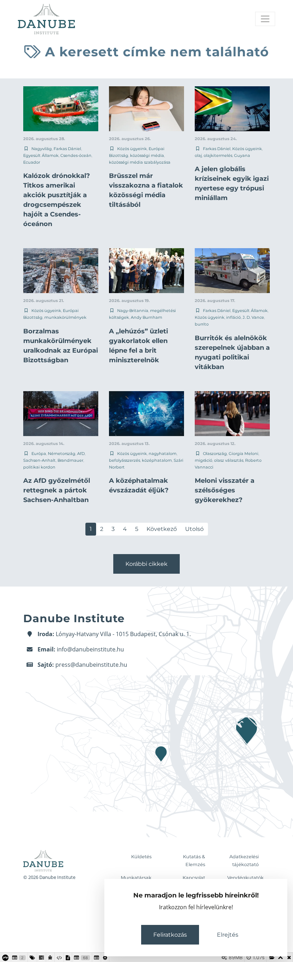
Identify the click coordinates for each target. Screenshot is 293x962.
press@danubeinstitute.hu (91, 665)
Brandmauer (70, 460)
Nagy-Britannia (132, 310)
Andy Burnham (146, 317)
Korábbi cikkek (146, 564)
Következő (161, 529)
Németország (61, 453)
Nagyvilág (41, 148)
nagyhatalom (163, 453)
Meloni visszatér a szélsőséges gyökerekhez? (224, 490)
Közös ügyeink (132, 148)
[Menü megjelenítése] (265, 19)
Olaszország (215, 453)
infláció (233, 317)
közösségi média (147, 155)
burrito (202, 324)
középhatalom (157, 460)
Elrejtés (227, 934)
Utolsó (194, 529)
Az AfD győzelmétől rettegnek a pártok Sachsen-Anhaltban (56, 490)
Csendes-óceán (75, 155)
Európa (38, 453)
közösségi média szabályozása (139, 162)
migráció (203, 460)
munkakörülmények (65, 317)
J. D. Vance (253, 317)
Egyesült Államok (41, 155)
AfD (81, 453)
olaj (198, 155)
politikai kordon (39, 467)
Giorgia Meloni (243, 453)
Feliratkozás (170, 934)
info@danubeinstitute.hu (90, 649)
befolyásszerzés (124, 460)
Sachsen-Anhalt (39, 460)
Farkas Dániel (67, 148)
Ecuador (31, 162)
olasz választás (228, 460)
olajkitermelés (218, 155)
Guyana (242, 155)
